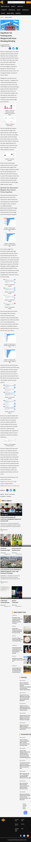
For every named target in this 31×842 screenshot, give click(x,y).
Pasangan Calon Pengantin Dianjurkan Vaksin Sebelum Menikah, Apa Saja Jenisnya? (17, 620)
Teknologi (25, 10)
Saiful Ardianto (5, 529)
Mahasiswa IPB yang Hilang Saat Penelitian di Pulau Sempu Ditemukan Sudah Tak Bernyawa (25, 797)
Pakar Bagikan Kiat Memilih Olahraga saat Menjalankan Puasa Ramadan (16, 670)
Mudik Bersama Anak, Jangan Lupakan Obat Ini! (17, 660)
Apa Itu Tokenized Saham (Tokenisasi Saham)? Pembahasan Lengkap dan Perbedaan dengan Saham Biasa (25, 686)
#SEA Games (12, 494)
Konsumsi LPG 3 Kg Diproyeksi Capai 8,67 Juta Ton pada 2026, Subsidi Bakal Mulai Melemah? (25, 697)
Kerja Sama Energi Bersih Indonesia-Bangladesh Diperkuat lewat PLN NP (11, 519)
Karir (22, 828)
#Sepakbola (3, 496)
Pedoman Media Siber (17, 830)
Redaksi (22, 824)
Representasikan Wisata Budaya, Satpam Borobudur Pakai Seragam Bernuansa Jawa (24, 786)
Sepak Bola (12, 10)
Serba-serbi (10, 13)
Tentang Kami (17, 820)
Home (1, 17)
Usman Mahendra (5, 44)
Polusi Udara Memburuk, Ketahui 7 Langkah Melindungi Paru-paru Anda (17, 630)
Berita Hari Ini (5, 6)
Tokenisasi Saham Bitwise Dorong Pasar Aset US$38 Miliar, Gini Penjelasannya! (25, 708)
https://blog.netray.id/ (9, 481)
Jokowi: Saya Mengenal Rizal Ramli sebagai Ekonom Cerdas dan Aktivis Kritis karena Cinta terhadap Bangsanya (25, 754)
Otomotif (4, 10)
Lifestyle (20, 6)
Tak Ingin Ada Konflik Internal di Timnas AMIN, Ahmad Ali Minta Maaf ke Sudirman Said (25, 765)
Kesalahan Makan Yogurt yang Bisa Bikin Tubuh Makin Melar (17, 639)
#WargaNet (8, 496)
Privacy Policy (16, 825)
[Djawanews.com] (1, 2)
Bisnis (13, 6)
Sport (18, 10)
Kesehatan (14, 615)
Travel (3, 13)
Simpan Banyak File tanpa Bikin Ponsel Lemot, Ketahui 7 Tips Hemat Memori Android (17, 650)
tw (24, 837)
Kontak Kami (22, 820)
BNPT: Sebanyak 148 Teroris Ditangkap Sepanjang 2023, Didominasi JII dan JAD (25, 775)
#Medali (7, 494)
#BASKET (2, 494)
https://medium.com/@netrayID (11, 485)
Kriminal (18, 13)
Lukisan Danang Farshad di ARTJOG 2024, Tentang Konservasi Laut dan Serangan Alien (24, 742)
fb (20, 837)
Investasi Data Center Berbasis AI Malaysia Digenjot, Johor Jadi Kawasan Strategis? (11, 571)
